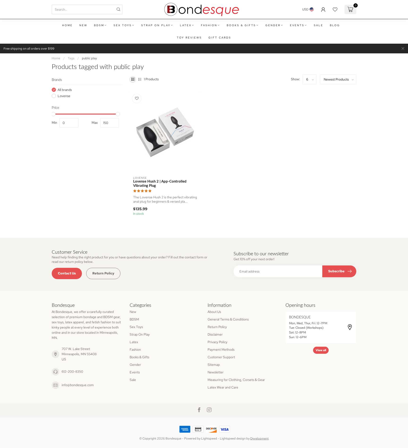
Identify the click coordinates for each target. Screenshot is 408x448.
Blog (335, 25)
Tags (71, 58)
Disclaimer (215, 334)
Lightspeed (209, 438)
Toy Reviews (189, 37)
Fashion (209, 25)
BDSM (99, 25)
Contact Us (67, 273)
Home (67, 25)
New (83, 25)
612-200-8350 (72, 371)
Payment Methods (221, 349)
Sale (318, 25)
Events (297, 25)
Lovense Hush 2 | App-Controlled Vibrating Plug (160, 184)
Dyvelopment (259, 438)
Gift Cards (219, 37)
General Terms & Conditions (228, 319)
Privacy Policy (217, 342)
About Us (214, 312)
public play (89, 58)
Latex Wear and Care (223, 387)
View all (321, 350)
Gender (272, 25)
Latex (185, 25)
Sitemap (214, 365)
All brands (65, 90)
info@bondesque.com (78, 385)
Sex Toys (123, 25)
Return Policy (103, 273)
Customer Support (221, 357)
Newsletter (216, 372)
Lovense (64, 96)
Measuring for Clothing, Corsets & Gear (236, 380)
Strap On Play (155, 25)
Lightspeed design (233, 438)
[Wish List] (335, 9)
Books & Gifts (241, 25)
